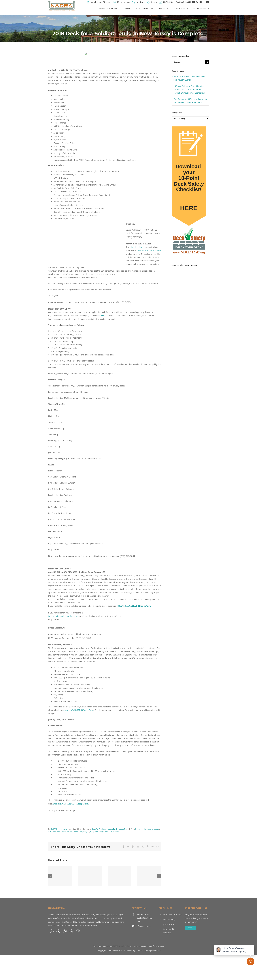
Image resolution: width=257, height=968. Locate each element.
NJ (88, 832)
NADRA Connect (183, 1)
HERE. (103, 315)
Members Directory (172, 914)
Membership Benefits (169, 931)
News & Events (180, 8)
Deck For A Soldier (99, 829)
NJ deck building (136, 247)
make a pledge (72, 832)
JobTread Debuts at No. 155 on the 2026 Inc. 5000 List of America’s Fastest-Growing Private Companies (189, 89)
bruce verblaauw (153, 829)
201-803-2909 (115, 616)
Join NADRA (168, 924)
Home (102, 8)
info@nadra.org (144, 926)
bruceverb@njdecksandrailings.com (63, 616)
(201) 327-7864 (134, 237)
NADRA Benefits (201, 8)
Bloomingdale (140, 829)
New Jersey (83, 832)
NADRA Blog (169, 919)
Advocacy (163, 8)
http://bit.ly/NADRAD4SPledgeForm (134, 606)
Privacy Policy (138, 946)
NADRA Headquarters (58, 829)
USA (110, 832)
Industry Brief (112, 829)
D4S (49, 832)
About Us (112, 8)
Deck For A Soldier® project (149, 250)
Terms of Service (153, 946)
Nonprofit (94, 832)
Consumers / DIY (144, 8)
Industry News (123, 829)
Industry (126, 8)
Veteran (116, 832)
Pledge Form (103, 832)
